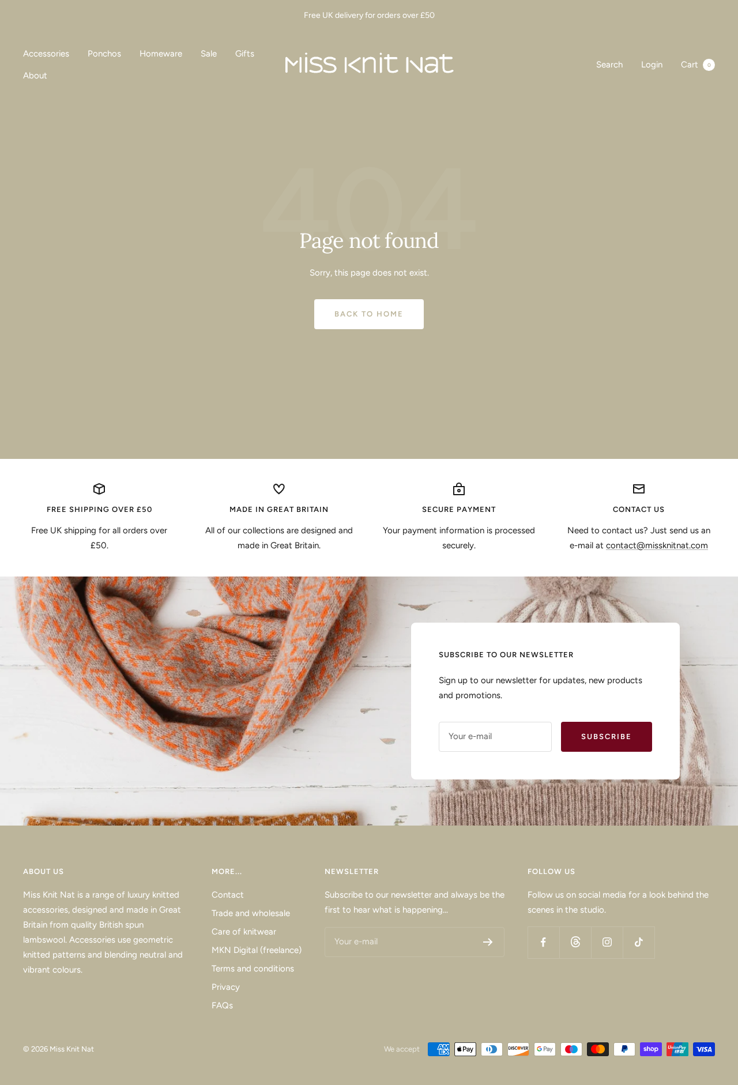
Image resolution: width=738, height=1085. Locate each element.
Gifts (244, 53)
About (35, 75)
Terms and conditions (253, 968)
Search (609, 64)
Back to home (369, 314)
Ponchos (104, 53)
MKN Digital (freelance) (257, 950)
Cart (696, 64)
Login (651, 64)
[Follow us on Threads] (575, 942)
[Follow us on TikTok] (638, 942)
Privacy (226, 987)
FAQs (222, 1005)
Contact (228, 895)
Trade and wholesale (251, 913)
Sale (209, 53)
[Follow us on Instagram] (607, 942)
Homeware (161, 53)
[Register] (488, 942)
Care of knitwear (244, 931)
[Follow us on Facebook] (543, 942)
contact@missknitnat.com (657, 545)
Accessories (46, 53)
